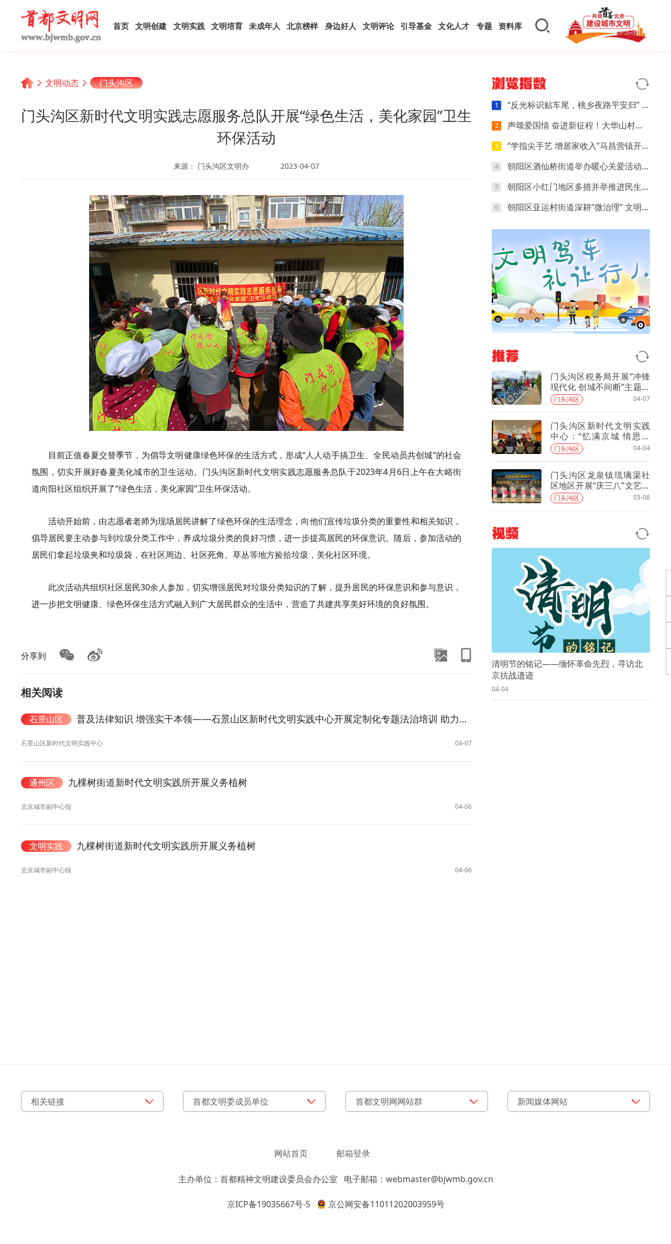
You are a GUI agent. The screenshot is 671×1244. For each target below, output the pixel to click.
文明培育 (227, 25)
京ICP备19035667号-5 (268, 1204)
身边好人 (340, 25)
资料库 (510, 25)
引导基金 (416, 25)
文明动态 (62, 83)
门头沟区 (116, 83)
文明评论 (378, 25)
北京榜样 (302, 25)
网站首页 (291, 1153)
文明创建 (151, 25)
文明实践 (189, 25)
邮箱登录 (353, 1153)
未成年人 (264, 25)
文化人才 (454, 25)
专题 (484, 25)
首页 (121, 25)
